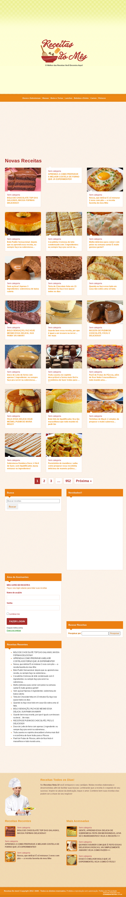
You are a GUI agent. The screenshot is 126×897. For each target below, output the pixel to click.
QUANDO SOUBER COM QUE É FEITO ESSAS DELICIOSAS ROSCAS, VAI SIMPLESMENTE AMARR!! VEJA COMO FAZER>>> (100, 847)
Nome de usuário (14, 593)
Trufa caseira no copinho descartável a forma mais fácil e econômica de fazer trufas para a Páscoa (63, 378)
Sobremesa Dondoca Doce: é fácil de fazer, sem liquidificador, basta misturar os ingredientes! (23, 466)
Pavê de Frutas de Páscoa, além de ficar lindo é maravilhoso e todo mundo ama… (104, 377)
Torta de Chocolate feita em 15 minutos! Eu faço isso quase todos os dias (62, 289)
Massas (45, 98)
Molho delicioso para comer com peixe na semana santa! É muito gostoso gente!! (104, 244)
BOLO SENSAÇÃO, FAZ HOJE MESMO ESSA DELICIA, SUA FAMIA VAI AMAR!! (21, 333)
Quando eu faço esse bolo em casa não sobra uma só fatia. (103, 287)
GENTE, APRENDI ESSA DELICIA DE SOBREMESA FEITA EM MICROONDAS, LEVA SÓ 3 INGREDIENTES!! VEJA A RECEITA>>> (100, 833)
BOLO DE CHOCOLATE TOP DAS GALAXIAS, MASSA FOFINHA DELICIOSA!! (22, 200)
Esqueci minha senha (15, 628)
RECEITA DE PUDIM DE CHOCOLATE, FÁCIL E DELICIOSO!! (100, 333)
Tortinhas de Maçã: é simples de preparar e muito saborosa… (104, 420)
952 (68, 481)
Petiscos (102, 98)
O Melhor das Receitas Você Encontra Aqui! (64, 65)
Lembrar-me (14, 614)
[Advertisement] (63, 19)
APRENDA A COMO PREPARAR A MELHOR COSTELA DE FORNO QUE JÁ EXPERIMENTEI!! (63, 176)
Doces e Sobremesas (31, 98)
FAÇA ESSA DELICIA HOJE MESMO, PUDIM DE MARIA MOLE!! (20, 421)
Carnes (93, 98)
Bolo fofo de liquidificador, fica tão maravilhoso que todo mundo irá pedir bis (63, 421)
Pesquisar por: (74, 633)
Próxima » (84, 481)
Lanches (68, 98)
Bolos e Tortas (57, 98)
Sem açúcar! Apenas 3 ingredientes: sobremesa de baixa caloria (23, 289)
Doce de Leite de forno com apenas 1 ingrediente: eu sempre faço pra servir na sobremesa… (22, 377)
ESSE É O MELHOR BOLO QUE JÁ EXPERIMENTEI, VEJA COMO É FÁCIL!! (97, 860)
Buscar (12, 506)
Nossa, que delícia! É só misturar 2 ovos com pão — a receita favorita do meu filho (104, 200)
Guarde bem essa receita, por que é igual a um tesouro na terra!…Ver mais (64, 333)
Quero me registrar (14, 630)
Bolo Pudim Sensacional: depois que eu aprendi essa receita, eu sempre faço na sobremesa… (22, 244)
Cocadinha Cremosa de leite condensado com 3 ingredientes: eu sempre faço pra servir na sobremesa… (63, 245)
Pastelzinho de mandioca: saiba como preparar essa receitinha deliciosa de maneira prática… (63, 466)
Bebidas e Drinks (81, 98)
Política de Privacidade (108, 891)
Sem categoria (13, 195)
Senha (9, 603)
